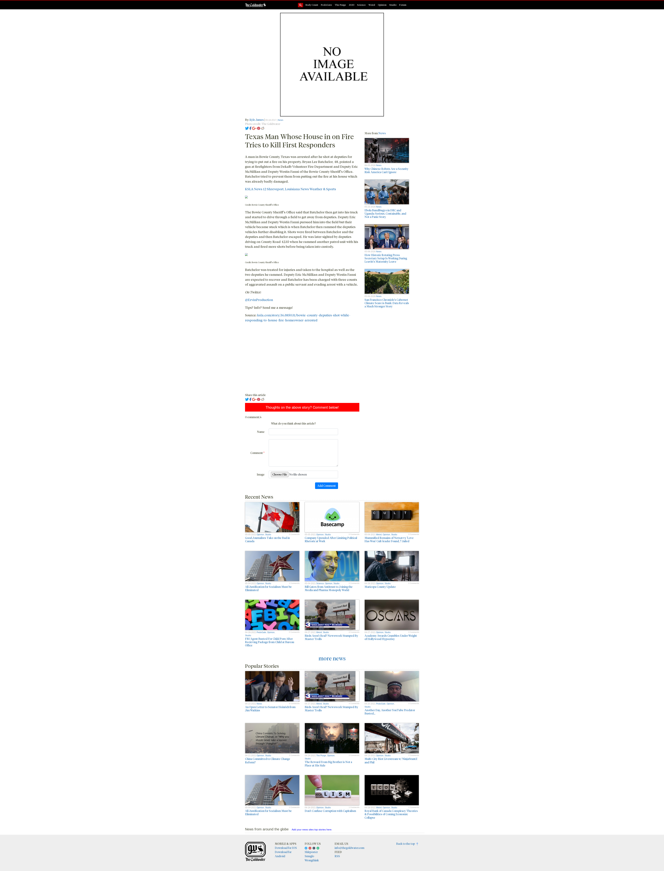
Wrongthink (312, 860)
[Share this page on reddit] (262, 128)
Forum (402, 4)
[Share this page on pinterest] (258, 128)
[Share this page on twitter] (247, 128)
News (280, 120)
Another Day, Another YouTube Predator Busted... (390, 711)
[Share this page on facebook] (250, 128)
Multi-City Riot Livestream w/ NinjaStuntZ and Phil (391, 760)
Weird (371, 4)
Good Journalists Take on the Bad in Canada (267, 539)
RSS (337, 856)
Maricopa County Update (380, 586)
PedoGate (326, 4)
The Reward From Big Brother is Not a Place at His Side (328, 763)
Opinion (382, 4)
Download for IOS (286, 848)
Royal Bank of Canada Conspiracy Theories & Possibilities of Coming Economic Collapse (391, 814)
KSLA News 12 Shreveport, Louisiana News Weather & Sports (290, 189)
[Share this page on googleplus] (254, 128)
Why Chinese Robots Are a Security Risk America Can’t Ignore (386, 170)
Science (361, 4)
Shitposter (311, 852)
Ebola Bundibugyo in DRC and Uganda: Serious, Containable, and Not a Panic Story (385, 213)
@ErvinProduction (259, 300)
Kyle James (257, 119)
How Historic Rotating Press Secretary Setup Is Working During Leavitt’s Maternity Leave (386, 258)
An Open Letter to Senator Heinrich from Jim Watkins (270, 708)
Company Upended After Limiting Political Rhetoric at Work (331, 539)
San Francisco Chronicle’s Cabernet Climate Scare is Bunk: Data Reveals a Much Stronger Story (387, 303)
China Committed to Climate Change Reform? (267, 760)
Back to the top (406, 843)
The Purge (340, 4)
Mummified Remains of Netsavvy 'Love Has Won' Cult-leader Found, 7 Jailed (389, 539)
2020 (351, 4)
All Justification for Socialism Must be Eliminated (268, 588)
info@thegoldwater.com (349, 848)
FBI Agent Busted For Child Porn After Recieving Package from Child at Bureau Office (269, 642)
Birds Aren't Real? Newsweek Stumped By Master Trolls (331, 637)
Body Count (312, 4)
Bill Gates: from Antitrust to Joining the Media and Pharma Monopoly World (329, 588)
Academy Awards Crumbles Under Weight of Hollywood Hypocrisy (391, 637)
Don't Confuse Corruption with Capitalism (330, 811)
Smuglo (309, 856)
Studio (392, 4)
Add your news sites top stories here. (312, 829)
